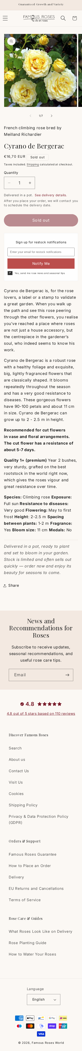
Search (15, 748)
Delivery (16, 877)
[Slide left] (30, 116)
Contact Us (19, 771)
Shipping (33, 164)
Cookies (16, 793)
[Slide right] (51, 116)
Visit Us (16, 782)
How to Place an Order (30, 866)
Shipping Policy (23, 805)
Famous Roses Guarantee (33, 854)
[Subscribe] (67, 675)
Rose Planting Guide (28, 943)
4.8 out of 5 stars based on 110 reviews (41, 713)
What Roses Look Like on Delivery (40, 931)
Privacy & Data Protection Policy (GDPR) (38, 819)
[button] (63, 18)
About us (17, 759)
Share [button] (13, 585)
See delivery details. (51, 195)
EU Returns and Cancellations (36, 888)
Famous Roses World (48, 1042)
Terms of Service (25, 900)
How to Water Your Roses (32, 954)
